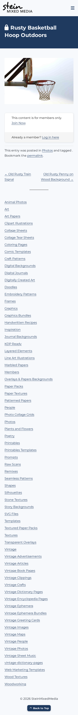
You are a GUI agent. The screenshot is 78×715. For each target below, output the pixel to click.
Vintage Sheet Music (20, 655)
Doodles (11, 287)
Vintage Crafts (15, 585)
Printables (12, 443)
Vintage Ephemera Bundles (26, 613)
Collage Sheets (16, 230)
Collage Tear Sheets (19, 237)
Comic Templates (18, 251)
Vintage (10, 549)
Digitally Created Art (20, 280)
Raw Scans (13, 464)
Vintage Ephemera (19, 606)
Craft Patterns (15, 259)
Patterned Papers (18, 400)
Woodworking (15, 684)
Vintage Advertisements (23, 556)
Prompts (11, 457)
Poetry (10, 436)
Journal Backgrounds (21, 336)
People (10, 407)
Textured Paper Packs (21, 528)
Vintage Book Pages (20, 570)
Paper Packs (14, 386)
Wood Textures (16, 677)
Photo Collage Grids (19, 414)
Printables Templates (21, 450)
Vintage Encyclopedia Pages (26, 599)
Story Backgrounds (19, 507)
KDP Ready (13, 344)
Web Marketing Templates (25, 670)
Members (12, 372)
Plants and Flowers (19, 429)
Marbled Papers (16, 365)
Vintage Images (17, 627)
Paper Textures (16, 393)
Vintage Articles (16, 563)
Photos (47, 150)
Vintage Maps (15, 634)
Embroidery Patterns (20, 294)
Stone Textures (16, 500)
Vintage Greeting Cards (22, 620)
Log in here (50, 137)
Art (7, 209)
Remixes (11, 471)
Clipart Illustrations (19, 223)
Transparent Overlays (20, 542)
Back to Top (41, 708)
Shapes (10, 485)
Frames (10, 301)
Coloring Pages (16, 244)
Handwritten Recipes (21, 322)
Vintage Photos (16, 648)
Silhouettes (13, 492)
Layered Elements (18, 351)
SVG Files (11, 514)
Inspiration (13, 329)
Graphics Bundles (18, 315)
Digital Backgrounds (20, 266)
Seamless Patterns (19, 478)
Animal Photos (16, 202)
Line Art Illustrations (20, 358)
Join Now (18, 123)
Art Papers (12, 216)
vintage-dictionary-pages (24, 663)
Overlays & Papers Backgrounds (29, 379)
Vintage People (16, 641)
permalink (35, 155)
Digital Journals (16, 273)
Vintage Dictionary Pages (24, 592)
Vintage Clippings (18, 578)
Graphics (11, 308)
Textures (11, 535)
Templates (12, 521)
